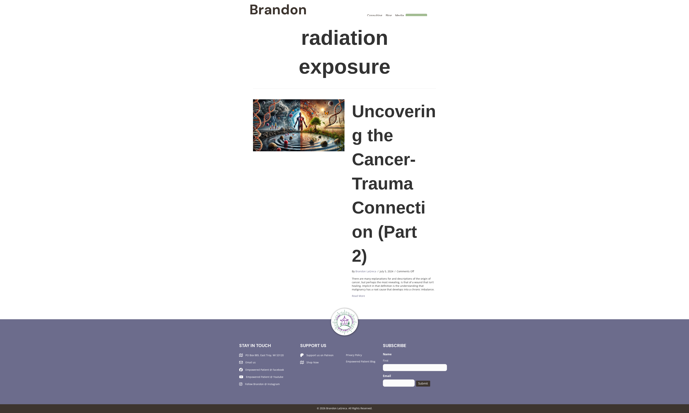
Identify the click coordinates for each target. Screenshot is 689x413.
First (385, 360)
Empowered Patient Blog (360, 361)
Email (387, 376)
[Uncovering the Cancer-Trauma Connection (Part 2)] (298, 125)
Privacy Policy (354, 355)
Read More (358, 296)
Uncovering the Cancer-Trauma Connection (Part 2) (394, 183)
